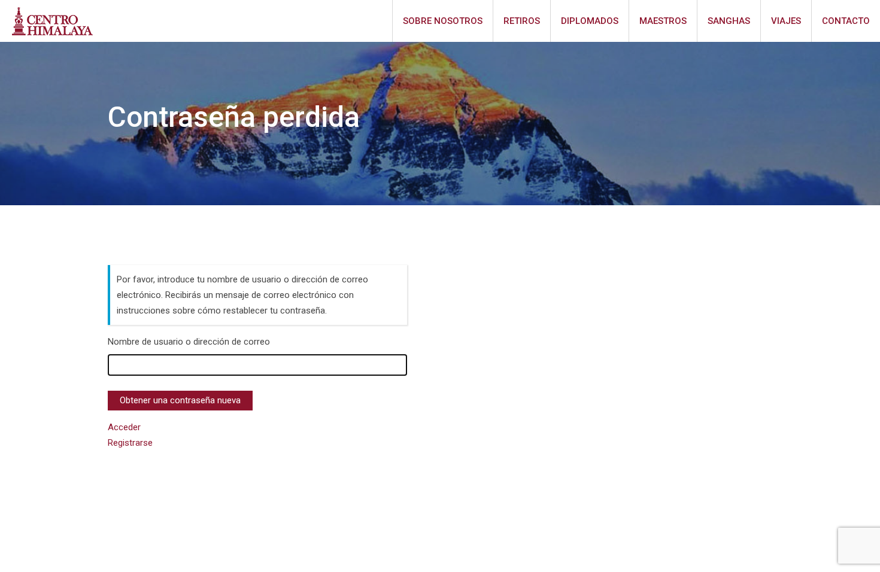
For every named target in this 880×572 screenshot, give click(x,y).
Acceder (124, 427)
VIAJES (786, 21)
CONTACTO (846, 21)
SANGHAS (729, 21)
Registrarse (130, 442)
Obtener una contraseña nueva (180, 400)
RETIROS (521, 21)
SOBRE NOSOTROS (443, 21)
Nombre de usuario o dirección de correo (189, 341)
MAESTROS (663, 21)
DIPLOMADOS (589, 21)
